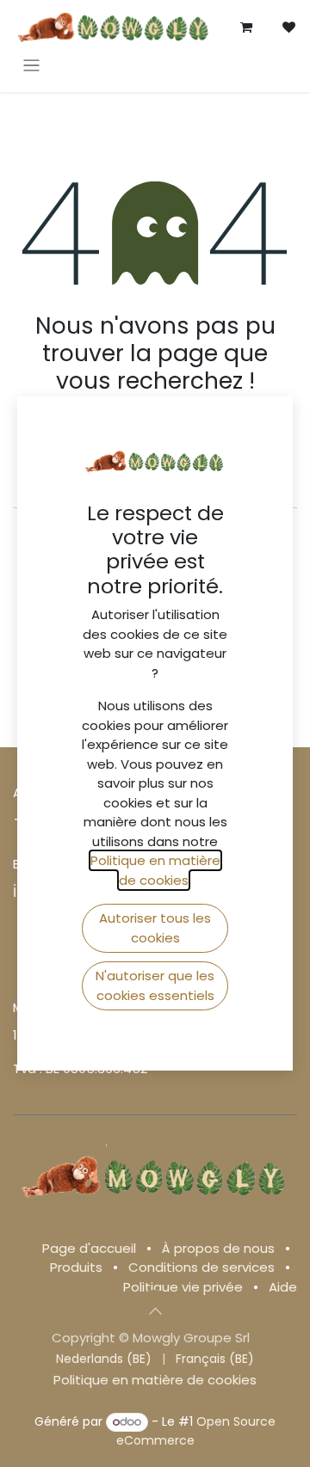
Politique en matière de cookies (155, 1380)
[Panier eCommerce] (246, 27)
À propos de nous (218, 1248)
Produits (76, 1267)
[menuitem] (104, 1359)
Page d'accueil (89, 1248)
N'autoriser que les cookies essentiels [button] (155, 985)
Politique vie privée (183, 1287)
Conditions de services (201, 1267)
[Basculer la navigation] (31, 64)
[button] (155, 1310)
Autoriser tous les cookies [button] (155, 928)
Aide (283, 1287)
